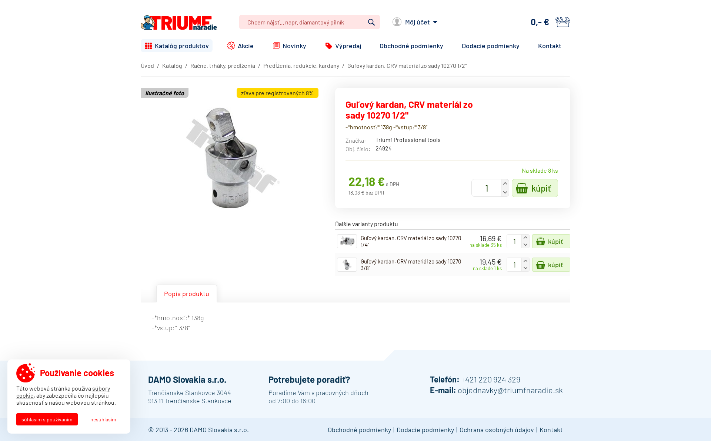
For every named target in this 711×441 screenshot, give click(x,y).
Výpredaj (348, 46)
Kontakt (549, 46)
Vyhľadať (371, 22)
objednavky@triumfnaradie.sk (510, 390)
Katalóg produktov (182, 46)
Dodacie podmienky (491, 46)
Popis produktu (186, 293)
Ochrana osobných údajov (497, 429)
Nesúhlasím (103, 419)
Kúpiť (541, 188)
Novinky (294, 46)
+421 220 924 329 (490, 379)
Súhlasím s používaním (47, 419)
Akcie (246, 46)
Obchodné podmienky (411, 46)
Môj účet (417, 22)
